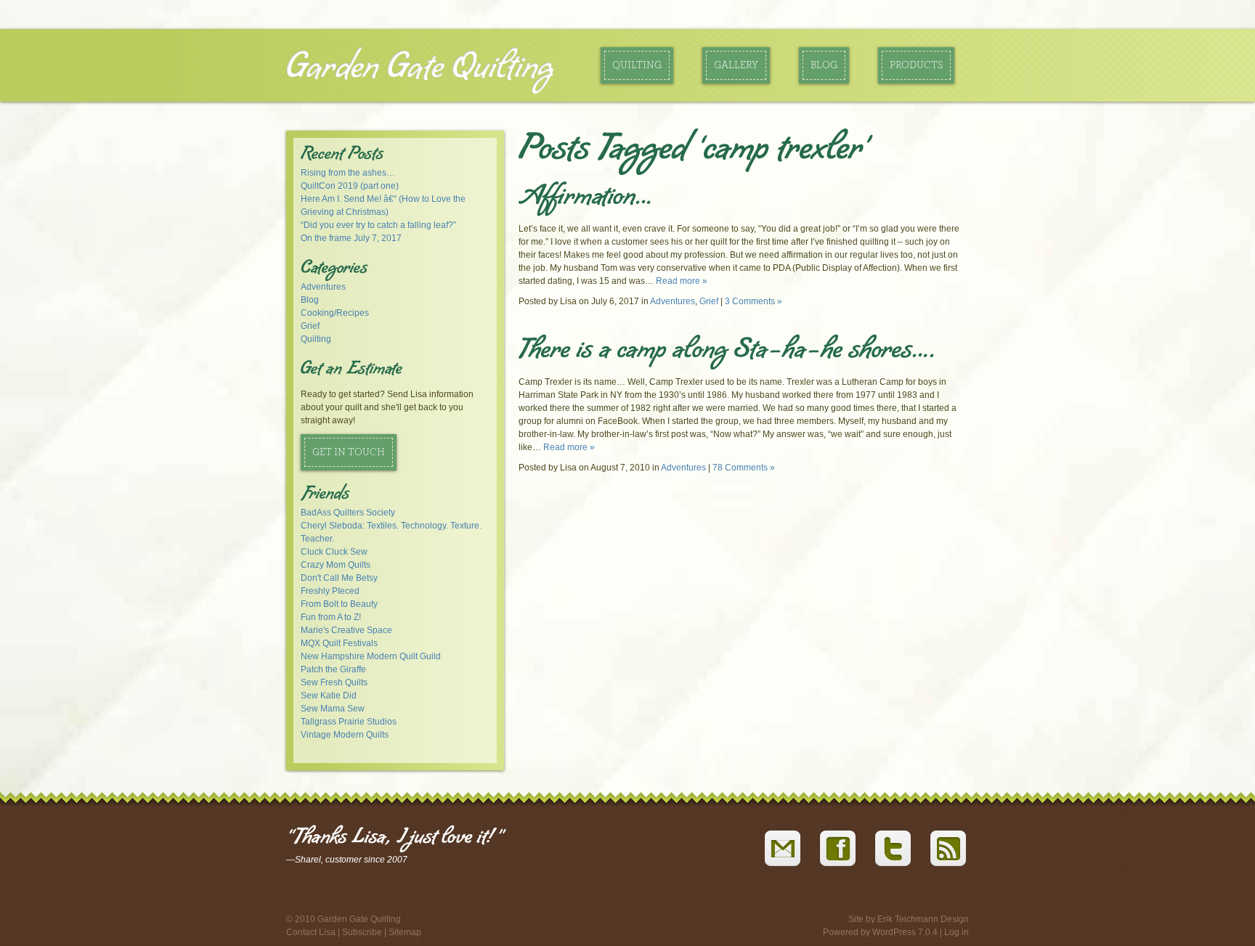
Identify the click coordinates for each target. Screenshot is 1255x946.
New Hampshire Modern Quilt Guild (371, 656)
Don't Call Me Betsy (339, 578)
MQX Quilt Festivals (339, 643)
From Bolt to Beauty (339, 604)
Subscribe (362, 932)
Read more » (681, 281)
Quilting (637, 65)
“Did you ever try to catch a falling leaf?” (378, 225)
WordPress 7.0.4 (905, 932)
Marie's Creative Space (346, 630)
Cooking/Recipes (335, 313)
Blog (824, 65)
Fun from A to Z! (331, 617)
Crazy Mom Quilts (335, 565)
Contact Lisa (311, 932)
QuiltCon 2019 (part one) (350, 186)
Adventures (323, 287)
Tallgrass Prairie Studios (349, 722)
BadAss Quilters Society (348, 512)
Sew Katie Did (329, 695)
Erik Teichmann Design (923, 919)
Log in (956, 932)
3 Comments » (753, 301)
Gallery (736, 65)
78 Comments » (743, 467)
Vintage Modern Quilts (345, 735)
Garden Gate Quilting (419, 68)
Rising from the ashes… (348, 173)
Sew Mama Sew (333, 709)
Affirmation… (586, 199)
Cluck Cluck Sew (334, 552)
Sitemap (405, 932)
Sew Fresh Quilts (334, 682)
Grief (310, 326)
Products (916, 65)
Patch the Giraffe (333, 669)
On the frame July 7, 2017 (351, 238)
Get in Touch (348, 452)
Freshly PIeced (330, 591)
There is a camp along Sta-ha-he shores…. (727, 352)
